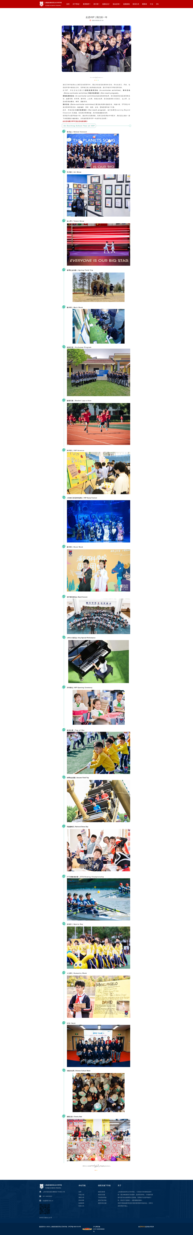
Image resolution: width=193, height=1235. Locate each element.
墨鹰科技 (142, 1227)
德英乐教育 (101, 1192)
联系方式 (136, 4)
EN (157, 4)
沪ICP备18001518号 (74, 1227)
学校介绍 (81, 1195)
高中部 (95, 4)
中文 (151, 4)
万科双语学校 (102, 1197)
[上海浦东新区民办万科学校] (53, 4)
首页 (68, 4)
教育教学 (86, 4)
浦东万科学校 (102, 1200)
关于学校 (76, 4)
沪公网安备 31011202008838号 (98, 1229)
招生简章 (81, 1200)
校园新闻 (126, 4)
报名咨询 (116, 4)
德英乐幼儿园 (102, 1203)
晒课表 (144, 4)
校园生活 (105, 4)
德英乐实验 (101, 1195)
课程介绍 (81, 1197)
